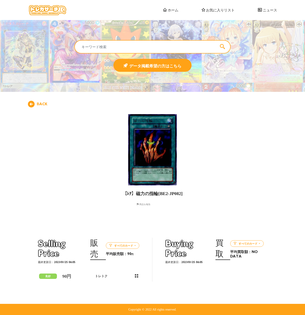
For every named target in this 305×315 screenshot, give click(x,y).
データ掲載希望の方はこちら (155, 66)
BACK (42, 104)
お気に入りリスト (220, 10)
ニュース (269, 10)
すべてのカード (124, 245)
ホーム (172, 10)
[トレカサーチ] (47, 10)
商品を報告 (144, 204)
